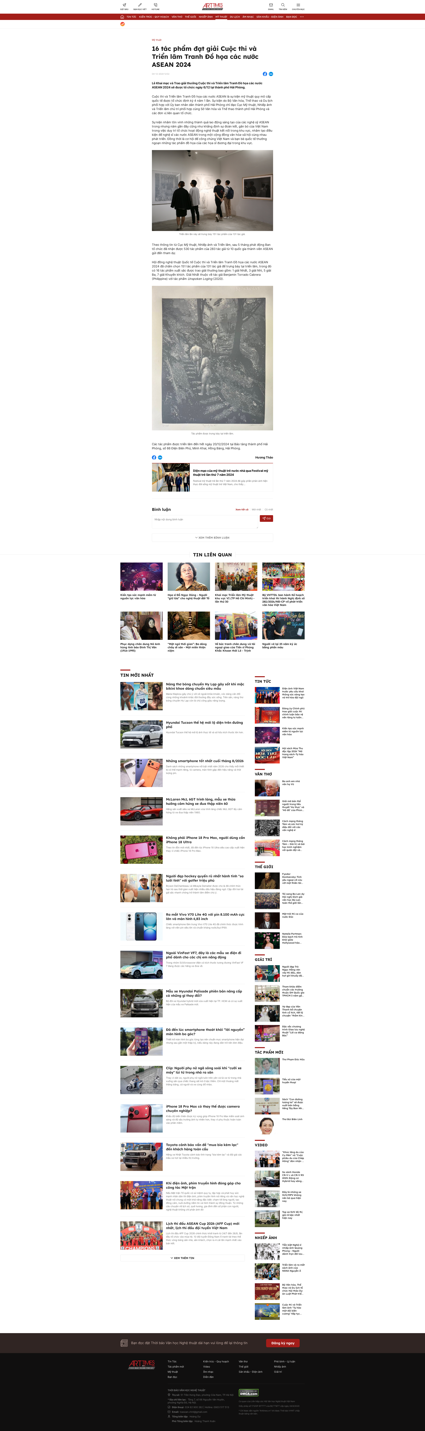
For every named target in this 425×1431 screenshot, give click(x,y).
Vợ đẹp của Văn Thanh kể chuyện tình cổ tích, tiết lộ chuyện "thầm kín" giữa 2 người (292, 1012)
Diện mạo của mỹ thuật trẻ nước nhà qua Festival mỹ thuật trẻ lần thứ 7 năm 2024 (230, 472)
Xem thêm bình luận (214, 537)
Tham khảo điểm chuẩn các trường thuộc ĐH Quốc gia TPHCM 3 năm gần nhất (293, 992)
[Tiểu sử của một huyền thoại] (267, 1086)
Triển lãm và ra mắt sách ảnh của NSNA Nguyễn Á (293, 1267)
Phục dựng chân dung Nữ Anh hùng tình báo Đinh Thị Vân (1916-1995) (140, 647)
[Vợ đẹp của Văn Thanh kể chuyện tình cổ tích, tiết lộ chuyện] (267, 1013)
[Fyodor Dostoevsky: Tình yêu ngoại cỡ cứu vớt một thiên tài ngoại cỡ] (267, 880)
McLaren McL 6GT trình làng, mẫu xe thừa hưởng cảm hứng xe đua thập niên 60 (200, 801)
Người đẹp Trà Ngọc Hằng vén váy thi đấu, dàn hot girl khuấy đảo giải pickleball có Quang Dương (292, 974)
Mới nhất (256, 509)
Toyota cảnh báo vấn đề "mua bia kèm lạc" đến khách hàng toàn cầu (202, 1147)
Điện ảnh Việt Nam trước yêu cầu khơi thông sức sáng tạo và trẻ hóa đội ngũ (293, 693)
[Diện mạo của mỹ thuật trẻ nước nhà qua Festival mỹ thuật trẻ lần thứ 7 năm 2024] (171, 477)
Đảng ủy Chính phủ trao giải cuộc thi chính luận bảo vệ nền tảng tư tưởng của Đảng (293, 714)
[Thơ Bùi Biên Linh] (267, 1125)
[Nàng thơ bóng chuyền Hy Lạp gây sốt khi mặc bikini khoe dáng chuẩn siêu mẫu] (141, 695)
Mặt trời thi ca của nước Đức (292, 915)
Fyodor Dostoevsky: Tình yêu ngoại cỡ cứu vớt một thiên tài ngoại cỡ (292, 879)
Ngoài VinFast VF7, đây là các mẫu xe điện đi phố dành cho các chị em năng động (203, 955)
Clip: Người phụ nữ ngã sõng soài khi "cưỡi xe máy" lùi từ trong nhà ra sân (204, 1070)
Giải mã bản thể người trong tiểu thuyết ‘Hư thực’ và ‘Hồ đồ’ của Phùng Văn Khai (293, 807)
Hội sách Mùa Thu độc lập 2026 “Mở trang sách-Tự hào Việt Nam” (292, 753)
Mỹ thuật (221, 16)
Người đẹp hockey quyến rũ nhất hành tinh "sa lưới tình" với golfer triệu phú (205, 878)
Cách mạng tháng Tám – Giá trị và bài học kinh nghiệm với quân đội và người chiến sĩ (293, 847)
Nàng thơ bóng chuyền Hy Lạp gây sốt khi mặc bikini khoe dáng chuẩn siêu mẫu (205, 686)
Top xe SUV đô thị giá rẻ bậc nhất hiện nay (292, 1214)
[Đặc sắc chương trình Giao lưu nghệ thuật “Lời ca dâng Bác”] (267, 1033)
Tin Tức (131, 16)
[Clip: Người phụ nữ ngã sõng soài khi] (141, 1079)
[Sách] (267, 1105)
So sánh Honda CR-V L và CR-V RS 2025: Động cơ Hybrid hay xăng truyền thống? (293, 1178)
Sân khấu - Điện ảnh (269, 16)
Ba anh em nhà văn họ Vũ (291, 783)
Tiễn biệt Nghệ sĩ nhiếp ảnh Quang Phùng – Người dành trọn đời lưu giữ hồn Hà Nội (292, 1250)
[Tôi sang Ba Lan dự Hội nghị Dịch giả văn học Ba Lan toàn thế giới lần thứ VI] (267, 900)
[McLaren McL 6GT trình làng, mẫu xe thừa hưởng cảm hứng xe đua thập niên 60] (141, 811)
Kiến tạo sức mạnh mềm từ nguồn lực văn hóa (138, 596)
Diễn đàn (208, 1376)
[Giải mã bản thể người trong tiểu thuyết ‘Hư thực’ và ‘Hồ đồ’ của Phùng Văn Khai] (267, 807)
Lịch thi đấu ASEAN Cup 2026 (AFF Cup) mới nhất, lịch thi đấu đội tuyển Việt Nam (202, 1225)
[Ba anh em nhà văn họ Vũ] (267, 787)
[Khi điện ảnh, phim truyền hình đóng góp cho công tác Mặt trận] (141, 1195)
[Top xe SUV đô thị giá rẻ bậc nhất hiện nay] (267, 1218)
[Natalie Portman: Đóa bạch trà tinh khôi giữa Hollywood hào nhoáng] (267, 940)
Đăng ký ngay (283, 1343)
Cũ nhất (269, 509)
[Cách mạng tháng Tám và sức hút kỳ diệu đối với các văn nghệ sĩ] (267, 827)
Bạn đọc (291, 16)
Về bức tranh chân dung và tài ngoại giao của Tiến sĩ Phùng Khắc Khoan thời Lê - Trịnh (235, 647)
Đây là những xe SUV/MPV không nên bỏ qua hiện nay (291, 1196)
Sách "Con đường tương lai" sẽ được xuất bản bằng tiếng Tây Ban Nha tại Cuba (292, 1105)
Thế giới (190, 16)
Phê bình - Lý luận (284, 1361)
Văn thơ (177, 16)
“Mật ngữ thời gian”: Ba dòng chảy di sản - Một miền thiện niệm (187, 647)
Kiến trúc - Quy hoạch (154, 16)
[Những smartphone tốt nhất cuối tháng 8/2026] (141, 772)
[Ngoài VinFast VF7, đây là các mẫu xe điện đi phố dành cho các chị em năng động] (141, 964)
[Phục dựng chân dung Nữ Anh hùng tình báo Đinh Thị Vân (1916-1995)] (141, 625)
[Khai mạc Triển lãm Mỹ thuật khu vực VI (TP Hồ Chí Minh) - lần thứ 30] (236, 576)
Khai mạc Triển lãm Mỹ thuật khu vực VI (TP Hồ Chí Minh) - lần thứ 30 (235, 598)
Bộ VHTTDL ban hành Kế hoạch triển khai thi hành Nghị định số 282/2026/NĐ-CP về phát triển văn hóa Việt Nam (283, 600)
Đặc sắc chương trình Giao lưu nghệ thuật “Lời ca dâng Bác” (293, 1031)
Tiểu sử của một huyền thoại (291, 1081)
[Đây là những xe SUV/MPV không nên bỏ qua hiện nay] (267, 1198)
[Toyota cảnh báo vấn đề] (141, 1156)
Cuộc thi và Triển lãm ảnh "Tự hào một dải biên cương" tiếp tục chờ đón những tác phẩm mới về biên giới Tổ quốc (293, 1313)
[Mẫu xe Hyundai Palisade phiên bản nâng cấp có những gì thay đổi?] (141, 1003)
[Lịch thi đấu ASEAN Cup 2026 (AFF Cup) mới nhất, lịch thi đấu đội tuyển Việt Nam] (141, 1235)
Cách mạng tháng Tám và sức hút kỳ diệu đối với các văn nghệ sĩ (292, 826)
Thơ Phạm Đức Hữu (293, 1059)
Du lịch (235, 16)
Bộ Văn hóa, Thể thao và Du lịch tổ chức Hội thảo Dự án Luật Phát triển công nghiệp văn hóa (292, 1292)
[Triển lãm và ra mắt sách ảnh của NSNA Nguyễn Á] (267, 1271)
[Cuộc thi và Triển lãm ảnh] (267, 1311)
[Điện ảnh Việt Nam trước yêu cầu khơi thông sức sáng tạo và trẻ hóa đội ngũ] (267, 695)
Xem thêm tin (184, 1258)
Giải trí (263, 959)
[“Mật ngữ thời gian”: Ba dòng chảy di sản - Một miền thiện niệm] (189, 625)
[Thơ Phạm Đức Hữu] (267, 1066)
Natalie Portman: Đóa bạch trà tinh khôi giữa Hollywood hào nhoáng (292, 939)
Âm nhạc (248, 16)
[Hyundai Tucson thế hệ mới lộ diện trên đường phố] (141, 734)
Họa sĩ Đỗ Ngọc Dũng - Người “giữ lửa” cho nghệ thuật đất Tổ (188, 596)
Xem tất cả (242, 509)
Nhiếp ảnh (266, 1237)
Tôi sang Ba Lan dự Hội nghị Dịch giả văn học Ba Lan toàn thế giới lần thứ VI (293, 899)
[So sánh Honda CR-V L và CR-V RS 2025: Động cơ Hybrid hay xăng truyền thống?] (267, 1178)
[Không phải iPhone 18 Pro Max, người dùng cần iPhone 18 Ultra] (141, 849)
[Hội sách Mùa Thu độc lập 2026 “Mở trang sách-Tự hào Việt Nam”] (267, 754)
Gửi (268, 518)
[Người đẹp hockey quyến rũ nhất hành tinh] (141, 887)
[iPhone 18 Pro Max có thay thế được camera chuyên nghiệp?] (141, 1118)
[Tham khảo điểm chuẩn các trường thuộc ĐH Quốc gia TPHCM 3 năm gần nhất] (267, 993)
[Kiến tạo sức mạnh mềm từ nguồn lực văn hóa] (141, 576)
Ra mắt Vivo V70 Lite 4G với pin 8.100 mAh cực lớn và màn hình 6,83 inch (205, 916)
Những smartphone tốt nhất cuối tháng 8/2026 (205, 761)
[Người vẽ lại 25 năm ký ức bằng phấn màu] (283, 625)
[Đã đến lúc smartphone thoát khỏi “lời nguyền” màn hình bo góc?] (141, 1041)
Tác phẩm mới (269, 1052)
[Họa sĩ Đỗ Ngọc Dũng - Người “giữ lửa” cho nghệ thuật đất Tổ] (189, 576)
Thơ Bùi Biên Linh (292, 1119)
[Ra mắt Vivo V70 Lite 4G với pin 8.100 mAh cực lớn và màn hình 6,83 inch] (141, 926)
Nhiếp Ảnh (206, 16)
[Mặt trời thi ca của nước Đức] (267, 920)
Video (261, 1145)
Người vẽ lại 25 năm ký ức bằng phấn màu (279, 645)
